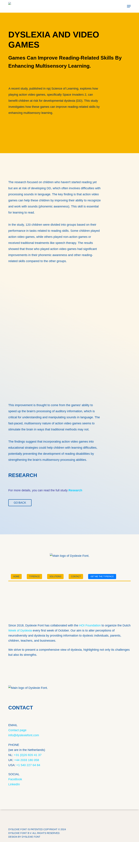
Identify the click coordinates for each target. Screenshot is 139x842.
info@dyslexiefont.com (23, 735)
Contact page (17, 730)
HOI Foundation (90, 625)
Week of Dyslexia (20, 630)
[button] (129, 6)
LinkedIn (14, 784)
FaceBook (15, 779)
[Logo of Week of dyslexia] (69, 616)
